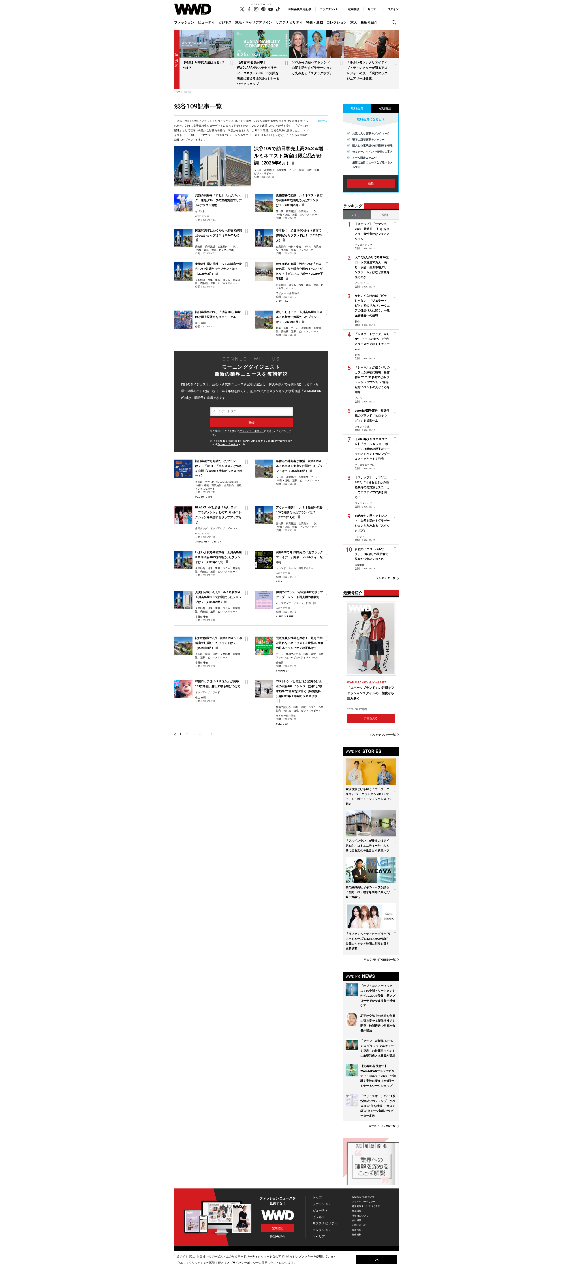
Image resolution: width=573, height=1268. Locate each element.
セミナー (373, 9)
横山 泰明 (200, 323)
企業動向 (281, 170)
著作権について (360, 1215)
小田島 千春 (201, 616)
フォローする (321, 121)
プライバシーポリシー (251, 431)
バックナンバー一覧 (383, 734)
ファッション (184, 22)
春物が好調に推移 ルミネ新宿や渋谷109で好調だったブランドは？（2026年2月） (218, 268)
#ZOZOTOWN (203, 496)
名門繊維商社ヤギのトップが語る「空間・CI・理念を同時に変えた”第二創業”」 (368, 892)
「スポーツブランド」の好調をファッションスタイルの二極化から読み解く (370, 693)
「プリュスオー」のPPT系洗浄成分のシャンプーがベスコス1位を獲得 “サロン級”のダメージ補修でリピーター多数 (377, 1105)
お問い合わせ (359, 1225)
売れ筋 (257, 170)
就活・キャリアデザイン (253, 22)
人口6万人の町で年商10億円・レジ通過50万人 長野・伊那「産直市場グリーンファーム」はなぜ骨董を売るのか (372, 267)
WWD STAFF (202, 216)
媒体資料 (356, 1234)
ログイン (393, 9)
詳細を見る (371, 718)
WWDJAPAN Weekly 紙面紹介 (221, 482)
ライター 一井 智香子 (287, 293)
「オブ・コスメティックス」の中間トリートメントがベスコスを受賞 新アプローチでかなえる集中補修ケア (377, 995)
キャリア (318, 1236)
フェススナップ (363, 245)
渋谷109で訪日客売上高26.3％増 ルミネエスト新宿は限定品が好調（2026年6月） (291, 156)
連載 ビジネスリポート (305, 214)
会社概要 (356, 1220)
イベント (200, 211)
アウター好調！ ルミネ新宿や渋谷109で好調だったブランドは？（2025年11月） (299, 512)
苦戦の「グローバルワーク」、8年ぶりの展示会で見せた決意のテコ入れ (371, 554)
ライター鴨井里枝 (286, 715)
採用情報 (356, 1230)
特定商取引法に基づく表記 (366, 1206)
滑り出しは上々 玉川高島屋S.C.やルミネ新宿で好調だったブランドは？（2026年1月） (299, 317)
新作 (357, 321)
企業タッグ (201, 528)
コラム (293, 170)
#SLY (279, 581)
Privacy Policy (283, 440)
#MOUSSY (282, 670)
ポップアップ (217, 528)
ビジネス (225, 22)
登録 (371, 183)
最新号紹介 (369, 22)
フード (216, 692)
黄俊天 (279, 662)
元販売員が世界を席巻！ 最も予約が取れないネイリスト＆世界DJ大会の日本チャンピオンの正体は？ (299, 643)
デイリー (357, 215)
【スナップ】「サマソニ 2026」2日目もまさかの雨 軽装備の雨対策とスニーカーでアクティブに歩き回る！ (373, 487)
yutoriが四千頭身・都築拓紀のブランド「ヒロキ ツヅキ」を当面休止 (372, 415)
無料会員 (357, 108)
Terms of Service (228, 444)
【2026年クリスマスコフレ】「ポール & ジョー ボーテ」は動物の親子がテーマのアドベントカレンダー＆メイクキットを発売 (372, 448)
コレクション (337, 22)
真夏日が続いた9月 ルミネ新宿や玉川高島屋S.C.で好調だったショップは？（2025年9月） (218, 597)
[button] (395, 22)
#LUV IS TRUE (284, 616)
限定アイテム (306, 568)
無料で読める (293, 654)
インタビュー (362, 283)
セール (292, 568)
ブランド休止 (362, 426)
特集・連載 (314, 22)
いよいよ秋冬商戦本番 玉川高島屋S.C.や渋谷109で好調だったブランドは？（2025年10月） (218, 557)
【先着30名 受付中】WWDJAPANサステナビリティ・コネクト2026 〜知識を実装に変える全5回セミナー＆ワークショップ (258, 73)
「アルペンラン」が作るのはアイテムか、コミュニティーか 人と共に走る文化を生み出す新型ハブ (367, 845)
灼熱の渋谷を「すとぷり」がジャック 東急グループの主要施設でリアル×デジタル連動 (218, 200)
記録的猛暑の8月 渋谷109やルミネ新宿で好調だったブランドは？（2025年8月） (218, 643)
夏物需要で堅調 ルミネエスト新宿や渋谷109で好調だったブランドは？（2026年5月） (299, 200)
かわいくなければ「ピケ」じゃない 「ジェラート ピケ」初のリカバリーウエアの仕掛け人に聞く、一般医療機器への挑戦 (372, 305)
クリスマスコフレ (364, 465)
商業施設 (269, 170)
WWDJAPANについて (363, 1197)
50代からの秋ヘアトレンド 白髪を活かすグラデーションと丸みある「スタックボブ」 (312, 67)
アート (279, 654)
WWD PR (380, 959)
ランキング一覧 (386, 578)
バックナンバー (329, 9)
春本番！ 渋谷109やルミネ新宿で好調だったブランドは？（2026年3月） (299, 235)
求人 (353, 22)
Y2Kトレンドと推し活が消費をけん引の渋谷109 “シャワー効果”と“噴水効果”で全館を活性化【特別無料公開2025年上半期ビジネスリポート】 (299, 691)
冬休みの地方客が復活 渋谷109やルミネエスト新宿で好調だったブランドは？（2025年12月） (299, 466)
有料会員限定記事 (299, 9)
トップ (317, 1197)
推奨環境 (356, 1211)
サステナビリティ (289, 22)
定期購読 (353, 9)
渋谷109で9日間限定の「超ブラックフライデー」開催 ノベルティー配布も (299, 557)
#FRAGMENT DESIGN (208, 541)
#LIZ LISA (282, 301)
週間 (385, 215)
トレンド (281, 568)
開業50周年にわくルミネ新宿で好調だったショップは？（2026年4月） (218, 233)
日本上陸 (311, 603)
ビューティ (206, 22)
